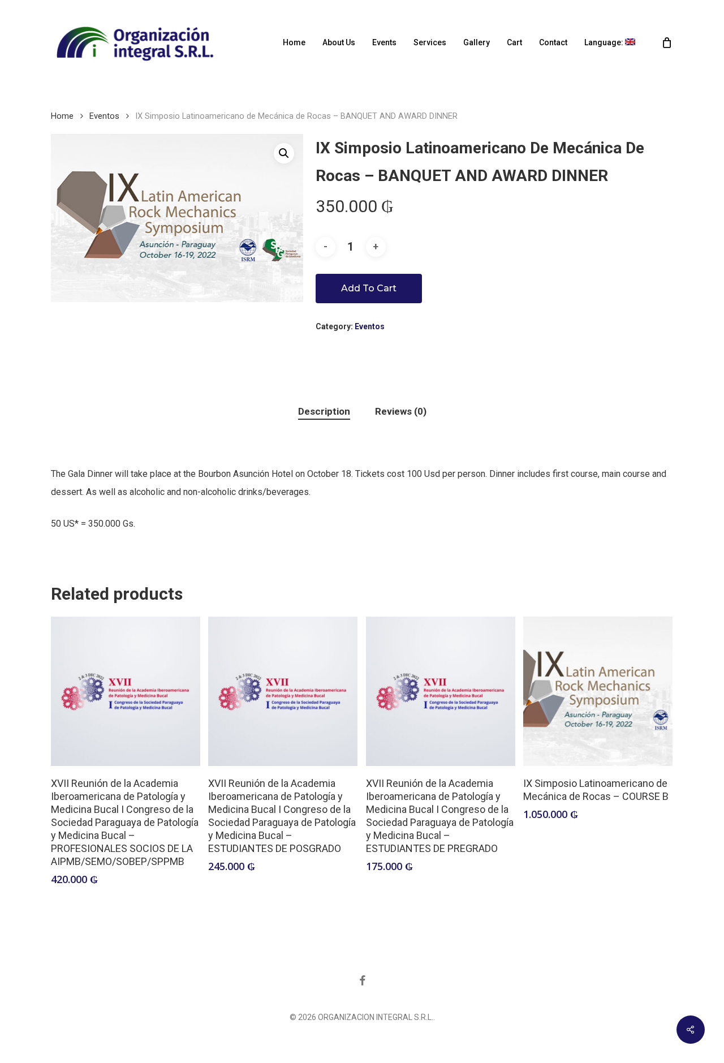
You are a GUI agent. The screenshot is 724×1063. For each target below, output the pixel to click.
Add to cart (369, 288)
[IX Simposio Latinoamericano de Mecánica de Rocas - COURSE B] (598, 691)
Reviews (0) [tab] (400, 411)
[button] (284, 153)
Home (62, 116)
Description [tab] (324, 411)
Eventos (104, 116)
